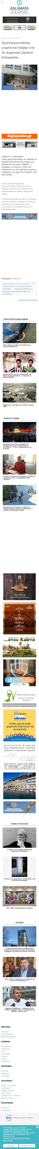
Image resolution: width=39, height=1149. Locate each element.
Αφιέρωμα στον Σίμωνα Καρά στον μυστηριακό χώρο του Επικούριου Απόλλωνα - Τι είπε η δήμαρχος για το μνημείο (17, 446)
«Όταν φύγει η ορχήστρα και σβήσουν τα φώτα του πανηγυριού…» (19, 979)
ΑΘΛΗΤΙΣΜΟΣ (5, 1093)
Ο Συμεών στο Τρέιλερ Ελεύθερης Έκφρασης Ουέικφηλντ (19, 850)
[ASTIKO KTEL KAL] (19, 726)
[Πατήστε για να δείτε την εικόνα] (19, 77)
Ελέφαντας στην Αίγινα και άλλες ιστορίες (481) (18, 405)
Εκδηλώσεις (16, 279)
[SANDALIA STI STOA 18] (19, 588)
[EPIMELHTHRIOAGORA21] (19, 808)
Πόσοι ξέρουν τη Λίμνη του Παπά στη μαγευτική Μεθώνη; (16, 345)
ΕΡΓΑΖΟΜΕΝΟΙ (6, 1046)
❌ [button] (37, 1127)
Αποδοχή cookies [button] (27, 1145)
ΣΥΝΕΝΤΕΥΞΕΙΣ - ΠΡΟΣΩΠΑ (10, 1096)
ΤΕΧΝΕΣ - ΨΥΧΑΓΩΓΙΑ (8, 1086)
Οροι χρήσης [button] (8, 1141)
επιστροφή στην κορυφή (28, 300)
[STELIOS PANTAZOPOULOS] (19, 758)
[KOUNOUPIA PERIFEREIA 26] (19, 674)
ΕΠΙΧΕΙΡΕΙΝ (5, 1073)
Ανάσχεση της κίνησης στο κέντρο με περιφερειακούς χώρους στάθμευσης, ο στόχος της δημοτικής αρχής (17, 508)
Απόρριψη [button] (11, 1145)
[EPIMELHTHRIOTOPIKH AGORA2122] (19, 217)
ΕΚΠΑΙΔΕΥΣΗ (5, 1049)
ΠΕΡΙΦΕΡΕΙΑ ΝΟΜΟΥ (8, 1037)
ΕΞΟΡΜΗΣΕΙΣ (5, 1061)
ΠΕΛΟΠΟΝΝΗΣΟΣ (7, 1034)
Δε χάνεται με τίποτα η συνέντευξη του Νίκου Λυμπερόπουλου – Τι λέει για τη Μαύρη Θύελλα (17, 375)
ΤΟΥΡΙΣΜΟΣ (5, 1076)
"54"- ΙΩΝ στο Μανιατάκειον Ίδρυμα (19, 908)
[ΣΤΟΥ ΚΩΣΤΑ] (19, 648)
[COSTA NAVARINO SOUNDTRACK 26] (19, 619)
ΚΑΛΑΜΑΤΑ (5, 1032)
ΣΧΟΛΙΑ (3, 1059)
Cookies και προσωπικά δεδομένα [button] (16, 1138)
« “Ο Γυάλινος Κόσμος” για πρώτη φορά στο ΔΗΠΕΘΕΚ (18, 286)
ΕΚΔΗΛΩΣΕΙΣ (5, 1088)
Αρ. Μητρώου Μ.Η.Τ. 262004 (22, 1118)
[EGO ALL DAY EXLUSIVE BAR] (19, 21)
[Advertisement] (19, 112)
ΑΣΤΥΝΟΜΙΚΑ (5, 1054)
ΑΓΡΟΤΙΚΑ (4, 1071)
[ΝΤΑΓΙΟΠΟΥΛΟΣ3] (19, 137)
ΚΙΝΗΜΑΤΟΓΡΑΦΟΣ (7, 1091)
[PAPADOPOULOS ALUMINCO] (19, 145)
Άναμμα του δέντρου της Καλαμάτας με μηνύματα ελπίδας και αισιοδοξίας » (17, 291)
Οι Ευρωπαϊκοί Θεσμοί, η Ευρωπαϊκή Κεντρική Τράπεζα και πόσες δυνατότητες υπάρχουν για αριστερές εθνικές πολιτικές (19, 949)
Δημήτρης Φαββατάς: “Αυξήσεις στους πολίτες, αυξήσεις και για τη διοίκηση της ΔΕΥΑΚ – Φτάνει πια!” (19, 1009)
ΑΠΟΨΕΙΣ (4, 1056)
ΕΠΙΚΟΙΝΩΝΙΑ (5, 1110)
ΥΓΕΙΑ (3, 1051)
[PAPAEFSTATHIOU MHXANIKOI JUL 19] (19, 787)
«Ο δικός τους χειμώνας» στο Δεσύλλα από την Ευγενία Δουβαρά (19, 879)
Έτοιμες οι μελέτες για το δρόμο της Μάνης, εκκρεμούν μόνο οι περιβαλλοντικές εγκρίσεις (19, 477)
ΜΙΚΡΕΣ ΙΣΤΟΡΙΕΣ (7, 1098)
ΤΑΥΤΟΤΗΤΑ (5, 1108)
